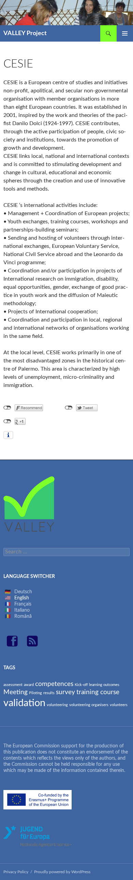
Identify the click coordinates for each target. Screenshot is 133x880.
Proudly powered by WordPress (62, 872)
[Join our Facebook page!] (15, 644)
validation (24, 703)
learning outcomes (104, 685)
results (49, 693)
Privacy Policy (15, 872)
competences (54, 684)
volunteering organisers (88, 705)
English (21, 598)
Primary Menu (125, 33)
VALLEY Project (25, 33)
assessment (13, 685)
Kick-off (81, 685)
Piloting (35, 693)
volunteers (119, 705)
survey (65, 692)
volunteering (57, 705)
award (29, 685)
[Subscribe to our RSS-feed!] (32, 644)
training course (97, 692)
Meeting (15, 692)
